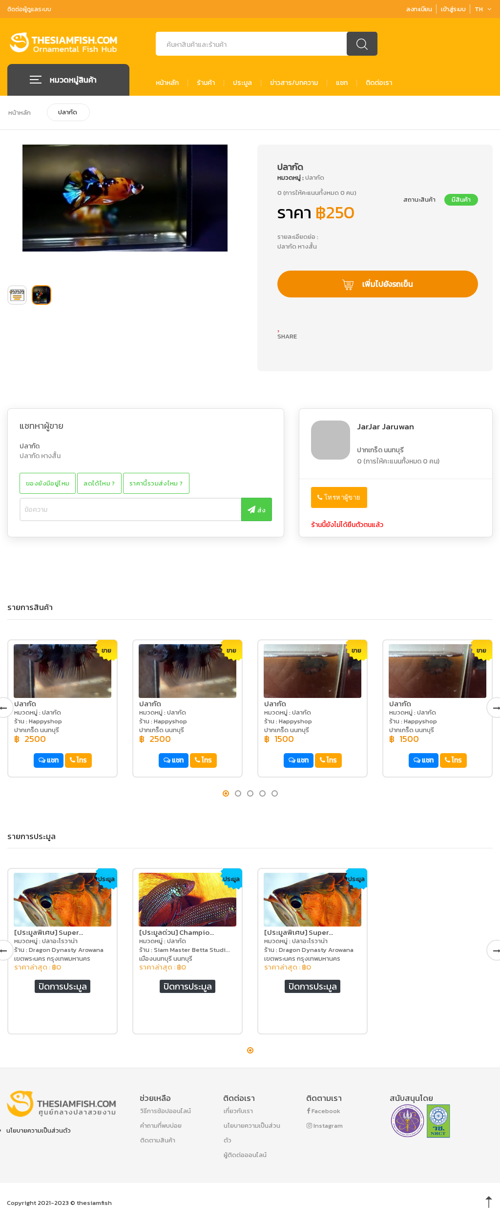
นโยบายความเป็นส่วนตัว (38, 1130)
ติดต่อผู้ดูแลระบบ (29, 9)
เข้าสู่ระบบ (453, 9)
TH (478, 9)
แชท (342, 83)
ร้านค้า (206, 83)
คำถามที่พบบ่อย (161, 1125)
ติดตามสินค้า (157, 1140)
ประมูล (242, 83)
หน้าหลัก (167, 83)
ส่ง (260, 510)
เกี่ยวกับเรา (238, 1111)
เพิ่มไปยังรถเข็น (387, 284)
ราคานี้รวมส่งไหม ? (156, 483)
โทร (81, 760)
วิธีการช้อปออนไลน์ (165, 1111)
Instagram (327, 1125)
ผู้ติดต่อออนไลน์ (245, 1155)
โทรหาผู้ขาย (342, 497)
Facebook (325, 1111)
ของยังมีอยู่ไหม (47, 483)
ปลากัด (67, 112)
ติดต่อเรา (379, 83)
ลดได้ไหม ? (99, 483)
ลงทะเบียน (419, 9)
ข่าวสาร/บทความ (294, 83)
